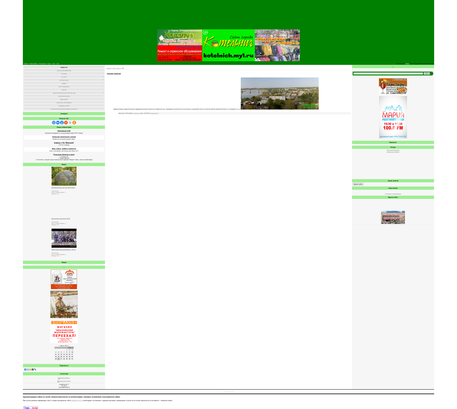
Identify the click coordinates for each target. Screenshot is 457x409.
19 (58, 356)
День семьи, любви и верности (64, 149)
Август (119, 68)
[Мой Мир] (33, 369)
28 (64, 359)
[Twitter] (28, 369)
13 (61, 354)
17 (72, 354)
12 (58, 354)
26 (58, 359)
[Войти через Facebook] (62, 122)
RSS (57, 63)
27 (61, 359)
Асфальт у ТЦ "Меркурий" (64, 143)
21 (64, 356)
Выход (49, 63)
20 (61, 356)
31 (72, 359)
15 (66, 354)
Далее (239, 109)
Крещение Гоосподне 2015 (61, 219)
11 (55, 354)
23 (69, 356)
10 (72, 352)
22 (66, 356)
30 (69, 359)
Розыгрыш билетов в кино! (64, 154)
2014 (114, 68)
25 (56, 359)
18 (56, 356)
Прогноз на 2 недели (393, 152)
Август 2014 (64, 345)
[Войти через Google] (70, 122)
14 (64, 354)
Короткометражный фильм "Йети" (64, 250)
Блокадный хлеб (64, 131)
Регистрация (42, 63)
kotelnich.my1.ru (77, 400)
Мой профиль (33, 63)
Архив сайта (358, 184)
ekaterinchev (137, 113)
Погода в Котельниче (393, 150)
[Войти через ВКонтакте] (58, 122)
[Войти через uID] (54, 122)
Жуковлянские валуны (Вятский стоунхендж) (64, 188)
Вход (53, 63)
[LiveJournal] (35, 369)
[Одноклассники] (30, 369)
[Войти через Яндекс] (66, 122)
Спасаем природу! (114, 73)
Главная (25, 63)
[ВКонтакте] (25, 369)
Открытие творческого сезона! (64, 137)
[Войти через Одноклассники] (74, 122)
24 (72, 356)
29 (66, 359)
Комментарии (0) (154, 113)
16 (69, 354)
